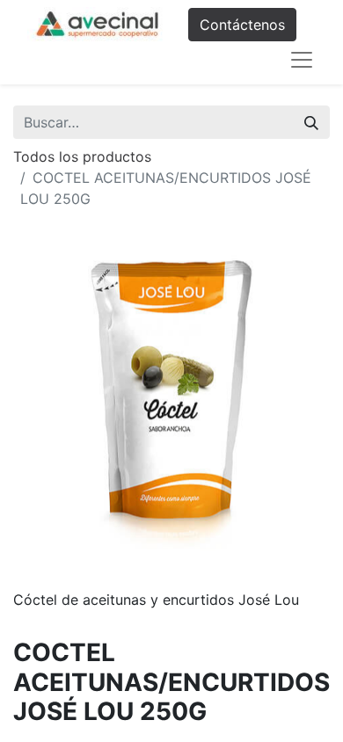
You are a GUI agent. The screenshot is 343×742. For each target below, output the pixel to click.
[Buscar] (311, 122)
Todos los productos (82, 156)
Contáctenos (242, 24)
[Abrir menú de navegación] (302, 59)
